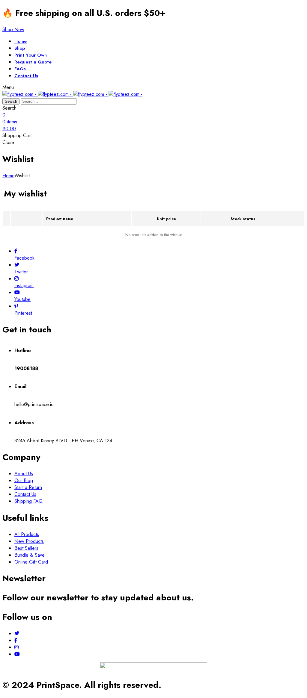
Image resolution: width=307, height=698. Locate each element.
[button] (13, 29)
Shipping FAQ (28, 501)
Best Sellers (26, 548)
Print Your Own (30, 55)
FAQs (20, 69)
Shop (19, 48)
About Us (23, 473)
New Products (29, 541)
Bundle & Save (29, 555)
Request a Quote (33, 62)
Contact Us (26, 75)
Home (20, 41)
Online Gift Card (31, 561)
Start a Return (28, 487)
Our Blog (23, 480)
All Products (26, 534)
